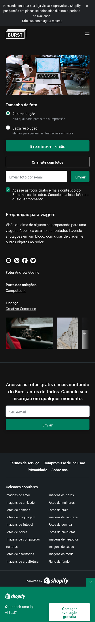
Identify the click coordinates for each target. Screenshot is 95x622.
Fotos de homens (18, 509)
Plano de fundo (59, 561)
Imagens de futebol (19, 524)
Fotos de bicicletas (61, 531)
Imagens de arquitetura (22, 561)
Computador (16, 290)
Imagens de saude (61, 546)
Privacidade (37, 469)
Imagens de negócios (63, 539)
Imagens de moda (60, 553)
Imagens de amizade (20, 502)
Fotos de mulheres (61, 502)
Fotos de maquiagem (20, 516)
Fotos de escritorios (20, 553)
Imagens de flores (61, 494)
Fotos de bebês (16, 531)
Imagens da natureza (63, 516)
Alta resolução (23, 113)
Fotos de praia (58, 509)
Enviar (80, 176)
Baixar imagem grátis (47, 146)
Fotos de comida (60, 524)
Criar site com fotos (47, 162)
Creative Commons (21, 308)
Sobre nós (59, 469)
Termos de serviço (24, 462)
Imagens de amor (18, 494)
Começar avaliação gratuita (69, 612)
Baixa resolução (24, 127)
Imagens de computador (23, 539)
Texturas (12, 546)
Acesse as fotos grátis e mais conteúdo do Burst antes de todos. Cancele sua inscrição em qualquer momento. (50, 194)
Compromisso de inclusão (64, 462)
